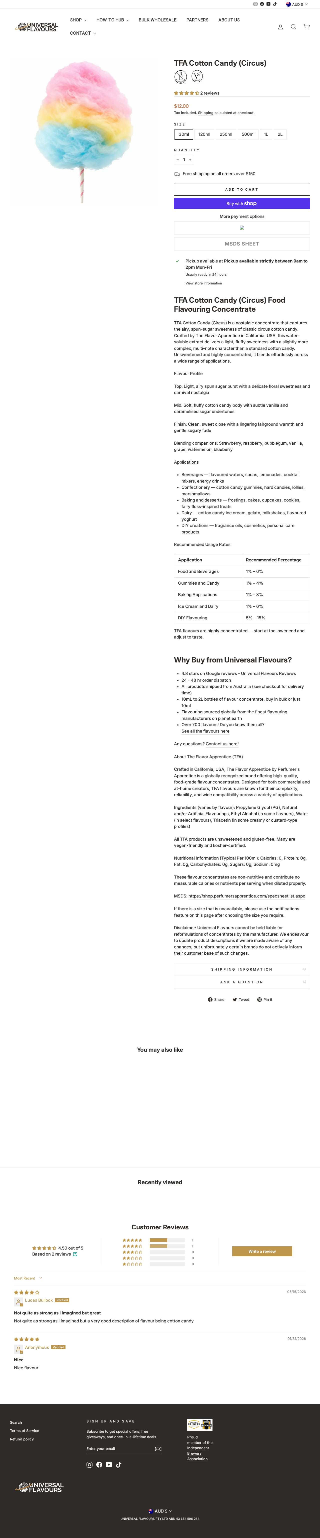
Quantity (187, 150)
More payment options (242, 216)
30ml (184, 134)
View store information (204, 283)
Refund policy (22, 1439)
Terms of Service (24, 1430)
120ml (204, 134)
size (180, 124)
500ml (248, 134)
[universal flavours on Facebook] (99, 1465)
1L (266, 134)
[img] (26, 1292)
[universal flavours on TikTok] (119, 1465)
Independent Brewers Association (198, 1453)
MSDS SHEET (242, 244)
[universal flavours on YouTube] (109, 1465)
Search (16, 1422)
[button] (187, 93)
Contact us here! (222, 743)
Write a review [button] (262, 1251)
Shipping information (242, 969)
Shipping (206, 113)
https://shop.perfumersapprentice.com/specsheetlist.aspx (246, 896)
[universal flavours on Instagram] (89, 1465)
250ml (226, 134)
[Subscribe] (158, 1449)
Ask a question (242, 982)
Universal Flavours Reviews (268, 673)
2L (280, 134)
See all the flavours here (206, 731)
